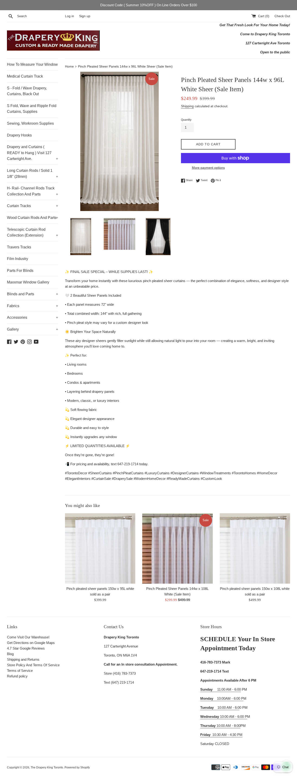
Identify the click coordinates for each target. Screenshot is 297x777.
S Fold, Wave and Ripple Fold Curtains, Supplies (31, 109)
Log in (69, 16)
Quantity (186, 119)
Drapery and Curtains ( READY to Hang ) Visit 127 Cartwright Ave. (32, 153)
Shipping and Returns (23, 659)
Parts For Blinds (20, 271)
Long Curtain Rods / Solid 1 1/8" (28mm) (32, 174)
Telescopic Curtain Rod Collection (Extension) (32, 232)
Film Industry (17, 259)
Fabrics (32, 306)
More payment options (208, 167)
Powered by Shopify (77, 767)
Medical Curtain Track (25, 76)
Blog (10, 654)
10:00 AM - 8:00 (220, 726)
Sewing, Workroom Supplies (30, 123)
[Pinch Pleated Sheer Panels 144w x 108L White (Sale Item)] (177, 548)
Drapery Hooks (19, 135)
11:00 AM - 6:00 (220, 689)
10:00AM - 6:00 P (221, 698)
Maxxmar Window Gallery (28, 282)
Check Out (282, 16)
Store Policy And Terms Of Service (33, 665)
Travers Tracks (19, 247)
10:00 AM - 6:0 (219, 707)
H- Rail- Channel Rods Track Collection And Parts (32, 191)
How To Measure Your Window (32, 64)
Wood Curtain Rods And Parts (32, 218)
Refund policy (17, 676)
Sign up (84, 16)
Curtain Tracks (32, 206)
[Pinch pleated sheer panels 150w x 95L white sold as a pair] (100, 548)
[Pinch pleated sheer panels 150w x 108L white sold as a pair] (255, 548)
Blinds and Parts (32, 294)
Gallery (32, 329)
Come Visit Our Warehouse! (28, 637)
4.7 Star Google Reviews (26, 648)
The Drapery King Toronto (47, 767)
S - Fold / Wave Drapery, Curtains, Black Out (27, 91)
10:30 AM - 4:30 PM (227, 735)
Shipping (187, 106)
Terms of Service (20, 671)
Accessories (32, 317)
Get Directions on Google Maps (31, 643)
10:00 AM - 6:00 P (223, 716)
